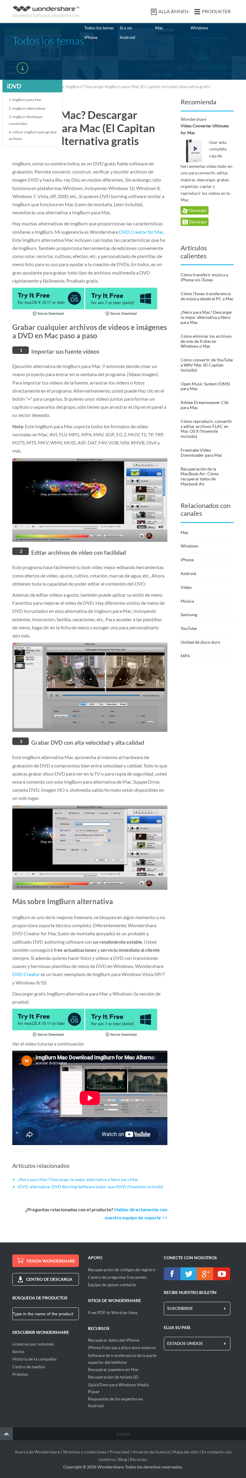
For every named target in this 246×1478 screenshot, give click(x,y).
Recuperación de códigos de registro (121, 1269)
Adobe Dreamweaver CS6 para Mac (205, 405)
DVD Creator (26, 974)
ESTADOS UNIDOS (185, 1343)
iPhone (91, 37)
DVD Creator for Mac (141, 232)
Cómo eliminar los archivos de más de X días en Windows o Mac (206, 341)
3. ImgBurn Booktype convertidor (25, 120)
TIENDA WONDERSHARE (50, 1260)
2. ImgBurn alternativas (27, 108)
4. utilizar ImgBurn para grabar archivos (33, 135)
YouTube (189, 628)
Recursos (138, 1459)
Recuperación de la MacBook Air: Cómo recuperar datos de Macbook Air (200, 476)
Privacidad (120, 1451)
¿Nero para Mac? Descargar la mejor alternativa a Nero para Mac (78, 1179)
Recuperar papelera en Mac (113, 1369)
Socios (18, 1351)
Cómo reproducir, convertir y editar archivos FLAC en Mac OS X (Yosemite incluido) (206, 429)
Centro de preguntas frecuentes (117, 1277)
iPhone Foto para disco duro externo (122, 1347)
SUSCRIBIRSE (180, 1308)
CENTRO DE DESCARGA (49, 1279)
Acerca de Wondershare (37, 1451)
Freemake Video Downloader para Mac (201, 452)
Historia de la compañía (34, 1358)
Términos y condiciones (84, 1451)
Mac (159, 27)
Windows (199, 27)
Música (187, 601)
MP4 (185, 655)
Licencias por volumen (33, 1343)
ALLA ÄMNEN (173, 11)
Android (127, 37)
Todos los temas (99, 27)
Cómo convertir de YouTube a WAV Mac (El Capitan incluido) (207, 364)
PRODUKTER (216, 11)
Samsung (189, 614)
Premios (20, 1374)
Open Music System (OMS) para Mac (205, 386)
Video (186, 587)
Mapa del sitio (185, 1451)
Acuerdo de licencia (151, 1451)
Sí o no (126, 27)
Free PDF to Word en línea (112, 1312)
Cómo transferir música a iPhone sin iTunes (204, 277)
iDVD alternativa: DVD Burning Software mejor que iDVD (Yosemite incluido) (90, 1186)
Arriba (123, 1434)
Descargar (197, 210)
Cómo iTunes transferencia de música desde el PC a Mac (207, 296)
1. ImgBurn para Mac (25, 99)
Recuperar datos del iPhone (113, 1340)
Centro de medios (28, 1366)
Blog (122, 1459)
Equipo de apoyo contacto (112, 1284)
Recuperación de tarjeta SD (113, 1376)
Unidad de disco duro (200, 642)
